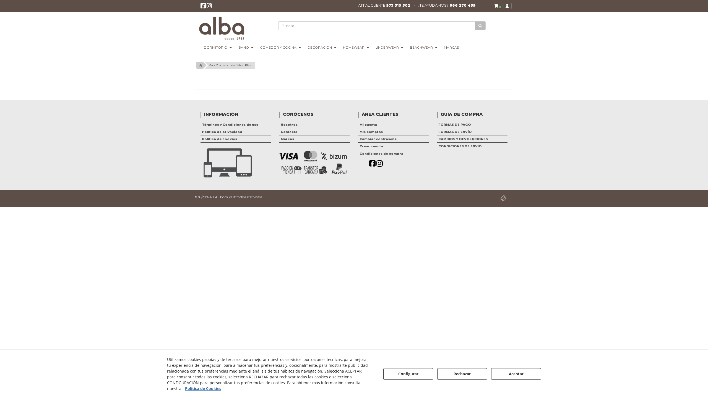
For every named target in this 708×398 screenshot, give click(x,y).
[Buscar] (480, 25)
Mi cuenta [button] (368, 125)
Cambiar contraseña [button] (378, 139)
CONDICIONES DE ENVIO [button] (460, 146)
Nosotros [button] (289, 125)
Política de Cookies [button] (203, 388)
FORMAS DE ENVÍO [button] (455, 132)
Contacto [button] (289, 132)
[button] (203, 7)
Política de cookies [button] (219, 139)
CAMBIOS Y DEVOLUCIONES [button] (463, 139)
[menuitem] (497, 6)
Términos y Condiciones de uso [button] (230, 125)
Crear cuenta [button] (371, 146)
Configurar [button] (408, 373)
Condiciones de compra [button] (381, 154)
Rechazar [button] (462, 373)
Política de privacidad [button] (222, 132)
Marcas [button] (287, 139)
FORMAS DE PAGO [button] (454, 125)
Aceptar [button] (516, 373)
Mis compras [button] (371, 132)
